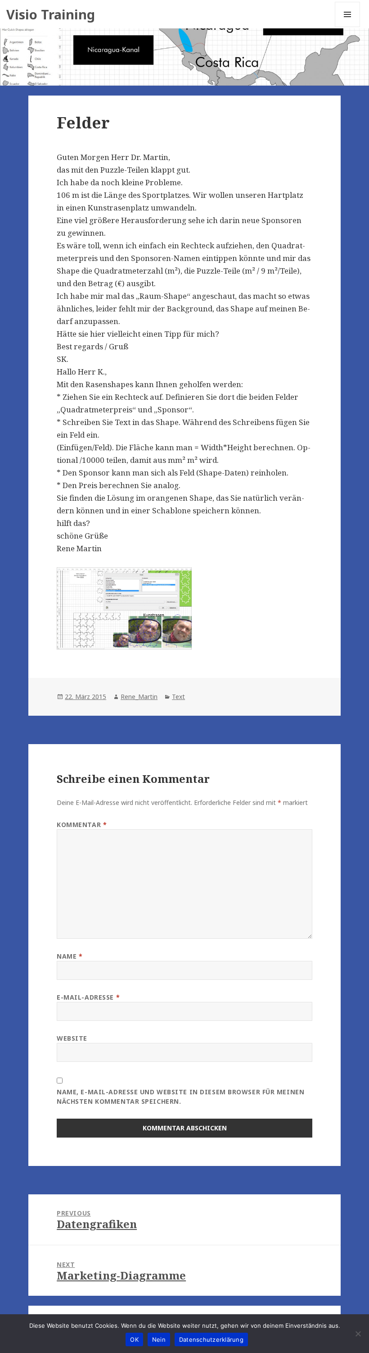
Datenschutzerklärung (211, 1339)
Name (69, 956)
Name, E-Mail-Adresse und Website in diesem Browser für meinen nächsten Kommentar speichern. (180, 1097)
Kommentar (82, 824)
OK (134, 1339)
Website (72, 1038)
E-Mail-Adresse (88, 997)
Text (178, 696)
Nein (159, 1339)
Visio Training (50, 14)
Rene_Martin (139, 696)
